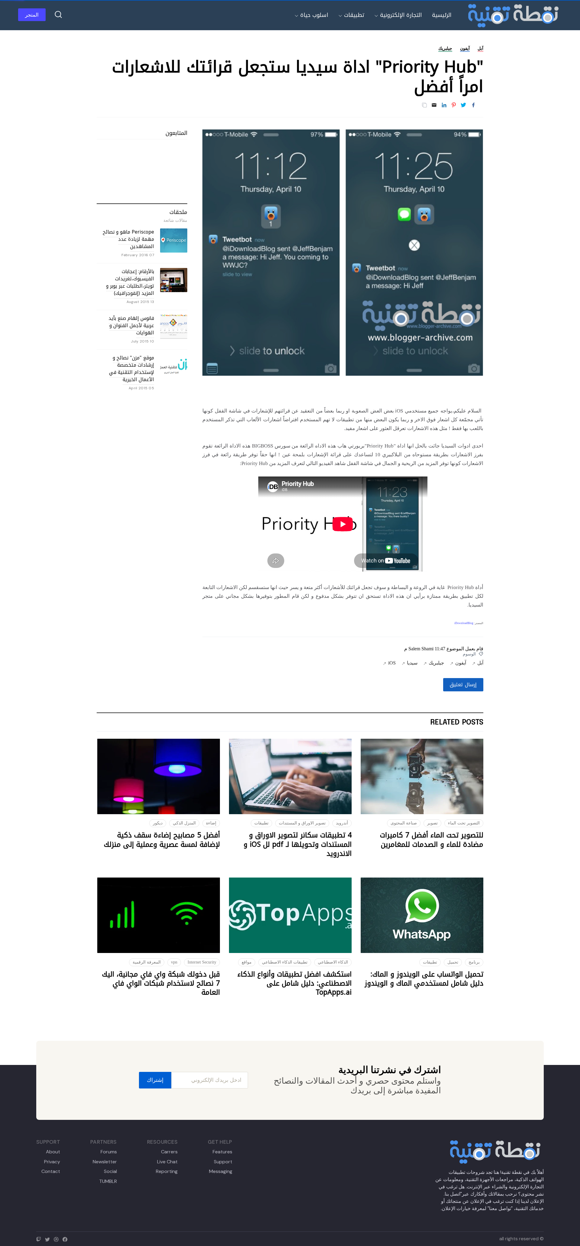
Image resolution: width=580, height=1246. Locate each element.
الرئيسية (441, 15)
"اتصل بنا (453, 1194)
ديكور (158, 823)
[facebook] (66, 1238)
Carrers (169, 1152)
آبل (480, 48)
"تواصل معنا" (500, 1208)
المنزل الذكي (184, 823)
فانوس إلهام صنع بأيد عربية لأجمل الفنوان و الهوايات (131, 325)
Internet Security (202, 962)
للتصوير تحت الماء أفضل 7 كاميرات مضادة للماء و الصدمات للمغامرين (431, 840)
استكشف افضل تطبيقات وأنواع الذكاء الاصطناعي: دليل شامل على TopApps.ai (294, 983)
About (53, 1152)
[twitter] (49, 1238)
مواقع (247, 962)
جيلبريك (445, 48)
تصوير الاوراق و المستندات (302, 823)
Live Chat (167, 1162)
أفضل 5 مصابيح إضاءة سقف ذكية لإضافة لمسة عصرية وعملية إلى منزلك (162, 840)
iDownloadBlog (463, 623)
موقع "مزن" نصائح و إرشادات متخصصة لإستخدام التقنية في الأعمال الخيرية (131, 368)
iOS (392, 662)
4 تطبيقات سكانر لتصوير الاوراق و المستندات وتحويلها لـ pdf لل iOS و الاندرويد (297, 844)
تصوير (432, 823)
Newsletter (105, 1162)
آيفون (465, 48)
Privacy (52, 1162)
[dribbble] (57, 1238)
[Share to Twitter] (463, 105)
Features (222, 1152)
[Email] (434, 105)
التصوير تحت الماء (464, 823)
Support (223, 1162)
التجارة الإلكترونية (401, 15)
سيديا (412, 662)
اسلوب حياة (314, 15)
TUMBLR (108, 1181)
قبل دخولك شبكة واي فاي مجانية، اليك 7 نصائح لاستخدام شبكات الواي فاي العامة (161, 983)
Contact (50, 1171)
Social (110, 1171)
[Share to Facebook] (473, 105)
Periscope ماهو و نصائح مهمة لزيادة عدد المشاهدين (128, 239)
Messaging (220, 1171)
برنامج (474, 962)
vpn (174, 962)
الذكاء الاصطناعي (333, 962)
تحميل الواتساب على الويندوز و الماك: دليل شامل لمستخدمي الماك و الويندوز (424, 979)
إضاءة (211, 823)
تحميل (452, 962)
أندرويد (342, 823)
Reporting (167, 1171)
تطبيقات (354, 15)
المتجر (32, 14)
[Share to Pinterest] (453, 105)
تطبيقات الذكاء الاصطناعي (285, 962)
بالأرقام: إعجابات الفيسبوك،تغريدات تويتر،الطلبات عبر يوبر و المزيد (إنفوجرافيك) (130, 282)
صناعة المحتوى (404, 823)
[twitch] (40, 1238)
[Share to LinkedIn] (444, 105)
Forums (109, 1152)
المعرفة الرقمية (147, 962)
